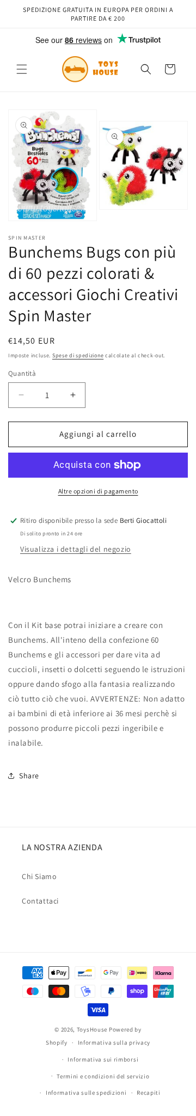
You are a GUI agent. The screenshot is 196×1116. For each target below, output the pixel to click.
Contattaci (40, 901)
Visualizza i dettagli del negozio (75, 549)
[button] (22, 69)
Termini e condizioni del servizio (103, 1076)
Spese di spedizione (77, 355)
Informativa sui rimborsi (103, 1059)
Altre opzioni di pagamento (98, 491)
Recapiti (149, 1092)
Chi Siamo (39, 876)
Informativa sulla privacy (114, 1042)
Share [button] (29, 775)
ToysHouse (92, 1029)
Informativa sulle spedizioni (86, 1092)
